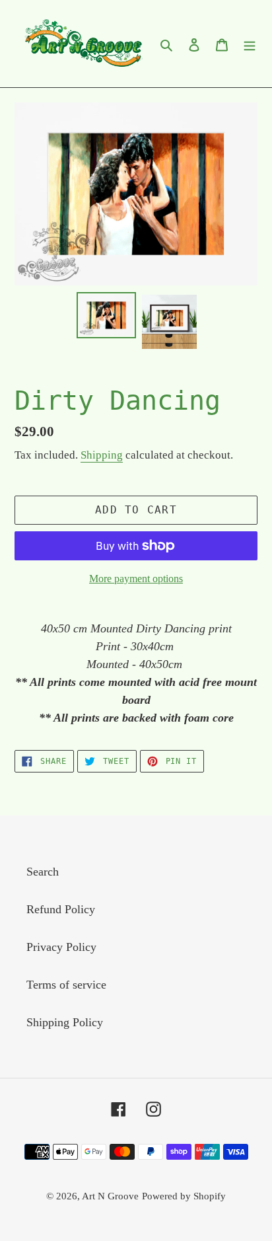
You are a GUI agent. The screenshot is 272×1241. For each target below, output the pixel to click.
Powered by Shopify (184, 1196)
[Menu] (249, 43)
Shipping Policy (64, 1022)
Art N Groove (110, 1196)
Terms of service (66, 984)
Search (42, 871)
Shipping (102, 455)
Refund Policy (60, 909)
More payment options (136, 578)
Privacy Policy (61, 947)
